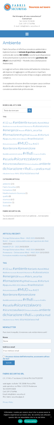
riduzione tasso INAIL (11, 173)
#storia (29, 164)
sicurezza (25, 173)
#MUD (22, 143)
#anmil (41, 123)
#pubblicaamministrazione (12, 154)
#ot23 (36, 144)
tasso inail (34, 173)
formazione (7, 190)
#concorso (28, 126)
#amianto (32, 122)
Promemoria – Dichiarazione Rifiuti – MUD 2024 (21, 252)
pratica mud (43, 168)
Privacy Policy (8, 402)
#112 (5, 122)
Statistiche (7, 202)
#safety (43, 154)
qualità (5, 196)
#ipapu (6, 139)
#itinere (24, 139)
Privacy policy (30, 421)
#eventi (22, 130)
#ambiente (20, 122)
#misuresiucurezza (10, 144)
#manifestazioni (35, 138)
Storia (5, 205)
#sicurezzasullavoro (14, 163)
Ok (20, 421)
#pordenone (10, 148)
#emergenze (11, 130)
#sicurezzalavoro (27, 159)
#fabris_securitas (33, 130)
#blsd (46, 123)
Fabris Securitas (9, 187)
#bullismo (6, 126)
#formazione (11, 134)
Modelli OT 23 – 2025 (11, 247)
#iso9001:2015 (15, 139)
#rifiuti (28, 153)
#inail (27, 134)
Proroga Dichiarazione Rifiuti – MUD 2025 (19, 238)
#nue (31, 144)
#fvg (21, 134)
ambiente (44, 163)
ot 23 (34, 169)
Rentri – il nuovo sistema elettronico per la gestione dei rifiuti (25, 241)
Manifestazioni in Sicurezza (14, 193)
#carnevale (13, 126)
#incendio (33, 135)
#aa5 (10, 123)
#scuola (8, 159)
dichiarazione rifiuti (17, 168)
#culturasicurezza (41, 126)
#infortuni (43, 134)
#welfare (35, 164)
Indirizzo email (9, 347)
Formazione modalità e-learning (14, 255)
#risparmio (37, 154)
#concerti (20, 126)
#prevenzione (26, 148)
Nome (5, 337)
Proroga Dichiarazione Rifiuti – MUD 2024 (19, 249)
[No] (51, 417)
